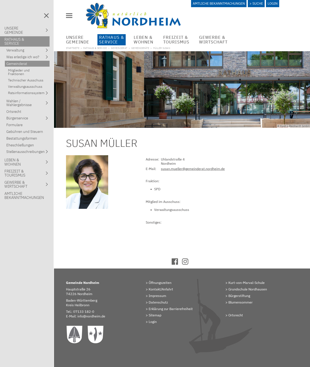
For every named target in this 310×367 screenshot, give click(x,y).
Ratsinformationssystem (26, 93)
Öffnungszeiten (160, 283)
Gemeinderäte (140, 48)
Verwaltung (15, 50)
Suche (257, 3)
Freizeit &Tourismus (176, 39)
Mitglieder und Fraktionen (19, 72)
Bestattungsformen (21, 138)
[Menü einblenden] (69, 15)
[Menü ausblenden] (46, 15)
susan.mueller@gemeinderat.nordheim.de (193, 169)
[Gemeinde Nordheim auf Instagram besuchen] (187, 263)
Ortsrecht (235, 315)
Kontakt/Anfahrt (161, 289)
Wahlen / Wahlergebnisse (19, 103)
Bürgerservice (17, 118)
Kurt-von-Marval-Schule (246, 283)
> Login (151, 322)
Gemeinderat (119, 48)
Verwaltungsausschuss (25, 86)
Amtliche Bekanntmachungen (219, 3)
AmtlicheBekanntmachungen (24, 195)
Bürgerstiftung (239, 296)
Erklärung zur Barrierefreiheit (171, 309)
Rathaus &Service (111, 39)
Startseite (72, 48)
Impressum (157, 296)
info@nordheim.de (91, 316)
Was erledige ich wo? (22, 57)
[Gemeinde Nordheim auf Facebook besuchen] (177, 263)
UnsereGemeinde (77, 39)
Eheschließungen (20, 145)
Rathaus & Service (95, 48)
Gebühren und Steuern (24, 131)
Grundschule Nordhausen (247, 289)
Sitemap (155, 315)
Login (273, 3)
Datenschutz (158, 302)
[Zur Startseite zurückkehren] (133, 5)
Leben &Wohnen (143, 39)
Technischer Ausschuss (25, 80)
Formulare (14, 125)
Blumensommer (240, 302)
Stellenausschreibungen (25, 151)
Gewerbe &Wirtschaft (213, 39)
